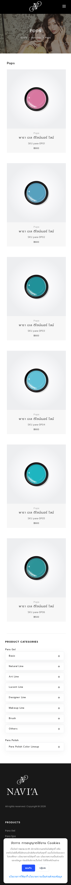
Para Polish (12, 740)
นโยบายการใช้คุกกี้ (18, 876)
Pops (48, 37)
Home (23, 37)
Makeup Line (16, 708)
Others (13, 728)
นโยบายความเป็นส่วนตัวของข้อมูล (45, 876)
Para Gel (36, 37)
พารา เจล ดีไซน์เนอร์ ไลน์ (36, 137)
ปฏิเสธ (42, 867)
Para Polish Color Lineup (24, 746)
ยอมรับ (28, 867)
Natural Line (16, 666)
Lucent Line (16, 687)
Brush (12, 718)
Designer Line (17, 697)
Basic (12, 655)
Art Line (14, 676)
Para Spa (10, 836)
